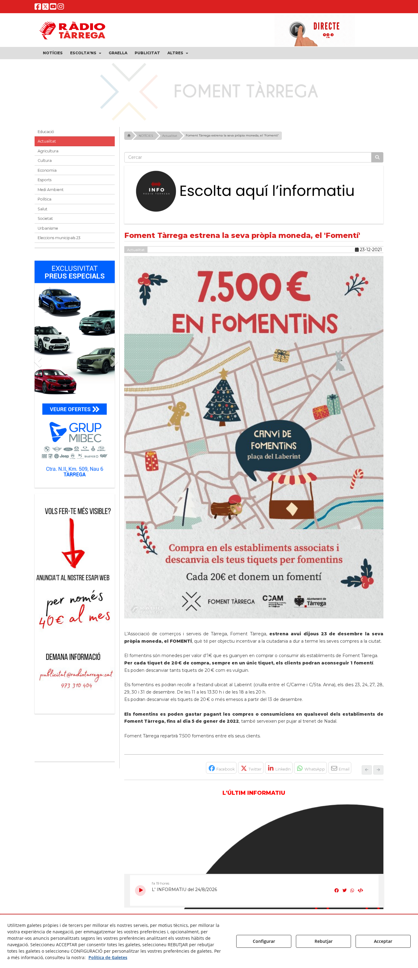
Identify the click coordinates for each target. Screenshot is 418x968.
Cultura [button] (45, 160)
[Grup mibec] (75, 371)
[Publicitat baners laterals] (75, 601)
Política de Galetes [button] (107, 957)
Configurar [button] (264, 941)
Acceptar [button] (383, 941)
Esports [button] (44, 180)
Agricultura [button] (48, 151)
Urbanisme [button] (48, 228)
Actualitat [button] (47, 141)
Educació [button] (46, 131)
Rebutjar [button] (324, 941)
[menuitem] (52, 53)
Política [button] (44, 199)
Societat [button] (45, 218)
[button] (38, 8)
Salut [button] (42, 209)
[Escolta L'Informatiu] (254, 191)
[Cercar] (377, 157)
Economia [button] (47, 170)
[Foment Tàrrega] (209, 90)
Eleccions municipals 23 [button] (59, 237)
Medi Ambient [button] (51, 189)
